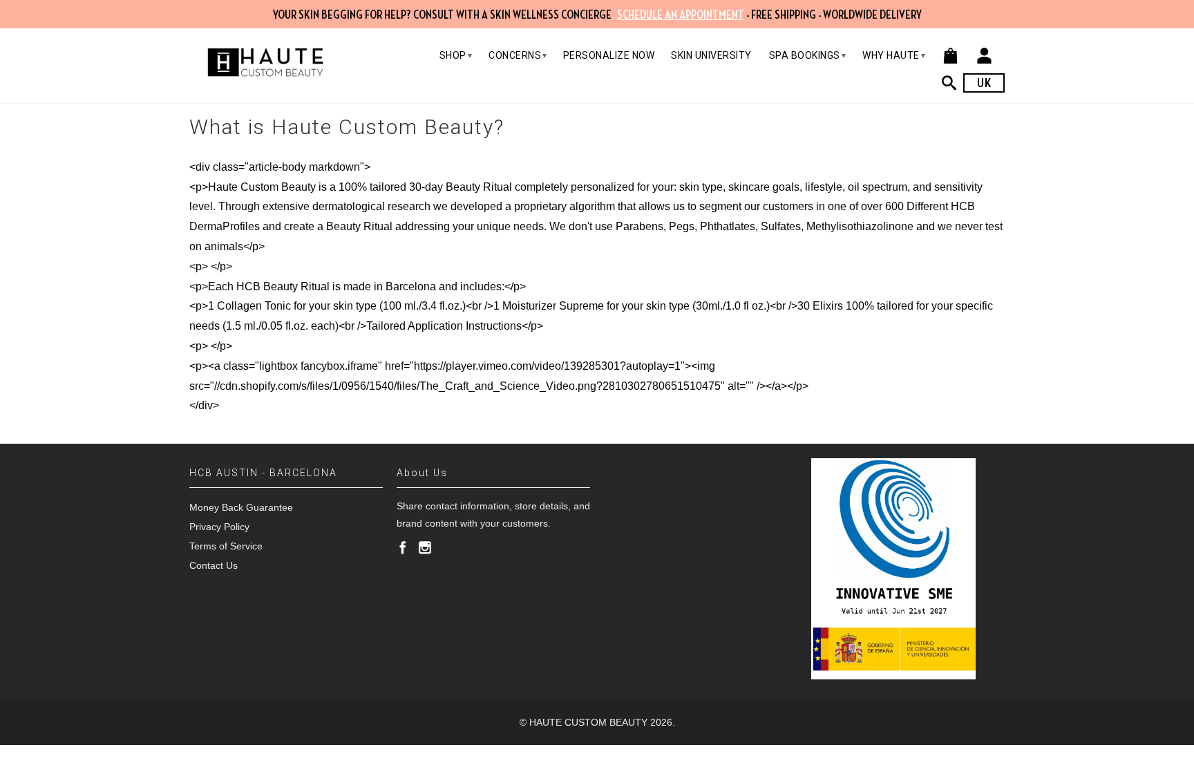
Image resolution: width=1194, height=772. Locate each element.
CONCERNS (518, 55)
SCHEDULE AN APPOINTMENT (680, 15)
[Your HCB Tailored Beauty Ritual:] (953, 82)
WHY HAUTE (893, 55)
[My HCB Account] (984, 56)
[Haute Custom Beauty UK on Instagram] (425, 547)
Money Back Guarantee (241, 507)
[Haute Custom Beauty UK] (265, 62)
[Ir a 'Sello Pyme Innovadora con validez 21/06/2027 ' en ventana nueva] (893, 568)
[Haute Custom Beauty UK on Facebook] (403, 547)
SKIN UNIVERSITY (711, 55)
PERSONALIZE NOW (609, 55)
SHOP (456, 55)
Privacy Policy (219, 526)
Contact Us (213, 565)
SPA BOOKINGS (807, 55)
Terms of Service (226, 546)
